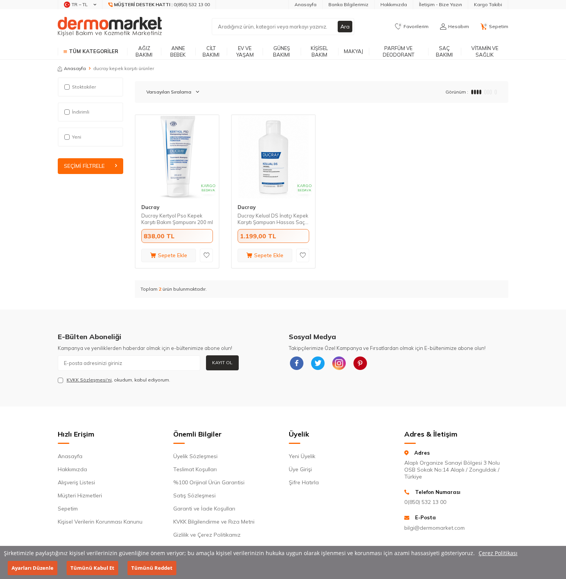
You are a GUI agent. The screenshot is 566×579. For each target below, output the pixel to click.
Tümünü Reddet (151, 567)
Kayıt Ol (222, 362)
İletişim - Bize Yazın (440, 4)
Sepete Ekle (172, 255)
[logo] (110, 26)
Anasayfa (305, 4)
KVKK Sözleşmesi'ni (89, 380)
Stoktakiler (84, 87)
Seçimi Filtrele (84, 165)
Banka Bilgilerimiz (348, 4)
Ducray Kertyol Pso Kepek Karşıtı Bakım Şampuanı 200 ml (177, 219)
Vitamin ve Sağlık (484, 51)
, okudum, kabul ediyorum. (118, 380)
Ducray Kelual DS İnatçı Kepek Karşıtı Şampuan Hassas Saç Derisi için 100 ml (273, 219)
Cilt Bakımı (211, 51)
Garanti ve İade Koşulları (204, 508)
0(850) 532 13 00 (425, 502)
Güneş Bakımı (281, 51)
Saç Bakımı (444, 51)
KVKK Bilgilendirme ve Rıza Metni (214, 521)
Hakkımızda (393, 4)
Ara (345, 26)
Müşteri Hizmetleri (80, 495)
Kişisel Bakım (319, 51)
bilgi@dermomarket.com (434, 527)
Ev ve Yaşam (245, 51)
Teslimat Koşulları (195, 469)
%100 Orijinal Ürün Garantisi (208, 482)
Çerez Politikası (498, 553)
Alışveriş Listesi (76, 482)
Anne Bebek (178, 51)
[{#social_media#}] (296, 363)
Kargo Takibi (488, 4)
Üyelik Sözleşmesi (195, 456)
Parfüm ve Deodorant (398, 51)
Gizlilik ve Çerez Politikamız (207, 534)
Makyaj (353, 51)
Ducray (150, 207)
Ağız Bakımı (144, 51)
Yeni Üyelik (302, 456)
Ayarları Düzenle (33, 567)
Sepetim (68, 508)
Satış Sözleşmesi (194, 495)
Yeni (76, 137)
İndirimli (80, 112)
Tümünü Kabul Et (92, 567)
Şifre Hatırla (304, 482)
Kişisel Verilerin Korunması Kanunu (100, 521)
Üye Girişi (300, 469)
